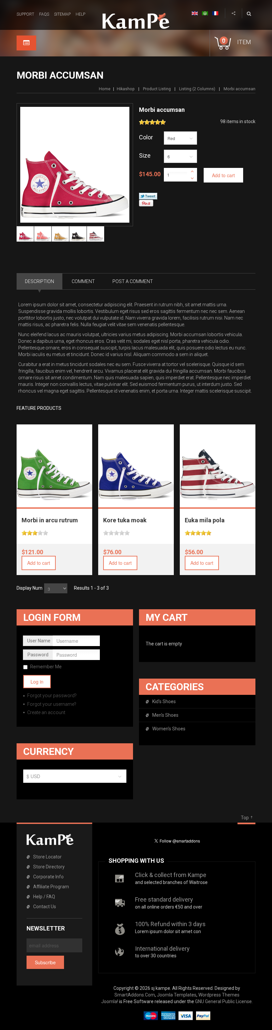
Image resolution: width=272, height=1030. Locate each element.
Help (80, 14)
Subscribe (45, 962)
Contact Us (44, 906)
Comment (83, 281)
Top (245, 817)
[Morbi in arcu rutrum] (55, 462)
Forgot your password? (51, 695)
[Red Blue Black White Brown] (180, 139)
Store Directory (49, 866)
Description (39, 281)
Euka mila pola (205, 520)
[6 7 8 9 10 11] (180, 158)
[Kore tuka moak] (136, 462)
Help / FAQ (44, 896)
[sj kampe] (136, 21)
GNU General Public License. (224, 1001)
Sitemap (62, 14)
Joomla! (109, 1001)
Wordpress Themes (218, 994)
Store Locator (47, 856)
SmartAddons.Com (134, 994)
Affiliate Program (51, 886)
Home (104, 88)
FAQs (44, 14)
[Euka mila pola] (218, 462)
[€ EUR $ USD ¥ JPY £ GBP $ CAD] (74, 778)
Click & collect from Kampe (170, 874)
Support (25, 14)
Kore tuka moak (125, 520)
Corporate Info (48, 876)
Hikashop (126, 88)
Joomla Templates (176, 994)
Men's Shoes (165, 715)
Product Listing (157, 88)
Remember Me (46, 666)
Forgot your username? (51, 704)
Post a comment (132, 281)
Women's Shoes (168, 728)
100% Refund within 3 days (170, 923)
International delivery (162, 948)
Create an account (45, 712)
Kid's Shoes (164, 701)
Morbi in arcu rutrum (50, 520)
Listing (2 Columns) (197, 88)
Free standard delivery (164, 899)
